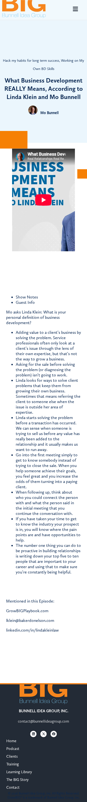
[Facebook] (54, 734)
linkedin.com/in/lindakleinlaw (32, 630)
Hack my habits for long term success (31, 60)
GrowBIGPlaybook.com (27, 610)
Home (11, 741)
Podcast (12, 748)
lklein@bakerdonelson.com (30, 620)
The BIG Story (17, 779)
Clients (12, 756)
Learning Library (19, 772)
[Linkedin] (33, 734)
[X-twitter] (43, 734)
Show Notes (27, 297)
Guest (25, 302)
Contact (13, 787)
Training (12, 764)
